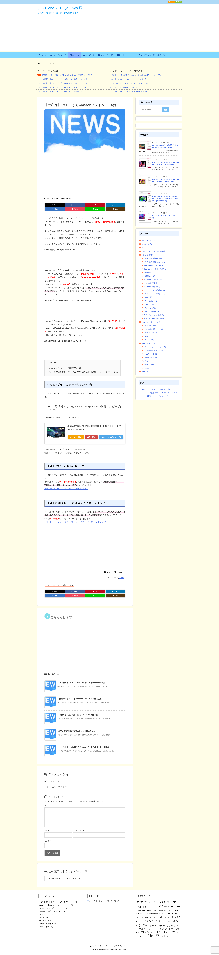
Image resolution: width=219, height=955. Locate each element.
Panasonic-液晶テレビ (152, 286)
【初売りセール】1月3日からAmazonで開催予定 (77, 715)
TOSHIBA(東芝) (149, 340)
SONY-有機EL (148, 297)
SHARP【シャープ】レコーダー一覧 (53, 908)
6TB (161, 913)
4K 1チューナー (148, 907)
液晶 (159, 935)
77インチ (167, 925)
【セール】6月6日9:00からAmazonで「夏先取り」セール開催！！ (85, 747)
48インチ (174, 916)
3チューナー (170, 902)
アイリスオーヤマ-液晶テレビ (154, 315)
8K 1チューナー (171, 913)
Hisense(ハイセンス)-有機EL (154, 265)
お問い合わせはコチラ (47, 914)
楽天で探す (91, 437)
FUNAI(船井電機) (149, 325)
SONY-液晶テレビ (150, 301)
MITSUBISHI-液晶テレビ (152, 279)
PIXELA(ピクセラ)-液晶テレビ (154, 290)
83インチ (174, 926)
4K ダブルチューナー (157, 910)
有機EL (151, 936)
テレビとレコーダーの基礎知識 (153, 251)
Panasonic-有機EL (150, 283)
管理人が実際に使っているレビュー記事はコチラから (66, 488)
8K (163, 913)
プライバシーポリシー (47, 923)
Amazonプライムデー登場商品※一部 (64, 368)
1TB (137, 902)
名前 (46, 831)
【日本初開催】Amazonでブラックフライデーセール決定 (81, 682)
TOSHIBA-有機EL (149, 308)
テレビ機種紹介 (147, 255)
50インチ (149, 921)
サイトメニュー (45, 920)
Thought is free (121, 949)
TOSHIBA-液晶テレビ (151, 311)
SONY (145, 336)
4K (137, 906)
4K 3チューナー (142, 910)
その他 (146, 368)
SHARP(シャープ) (150, 332)
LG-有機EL (147, 272)
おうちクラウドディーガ (169, 929)
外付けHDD (145, 371)
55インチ (161, 921)
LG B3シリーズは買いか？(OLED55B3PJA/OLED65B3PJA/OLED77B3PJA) (165, 180)
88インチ (147, 929)
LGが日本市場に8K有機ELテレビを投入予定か (76, 731)
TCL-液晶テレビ (149, 304)
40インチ (148, 917)
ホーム (41, 63)
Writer (121, 577)
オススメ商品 (146, 244)
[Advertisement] (109, 35)
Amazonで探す (76, 437)
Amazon (72, 198)
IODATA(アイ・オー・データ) (154, 347)
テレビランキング (148, 240)
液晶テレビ (165, 936)
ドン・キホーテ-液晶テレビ (154, 318)
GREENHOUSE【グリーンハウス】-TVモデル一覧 (58, 902)
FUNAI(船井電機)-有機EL (152, 258)
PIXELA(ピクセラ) (150, 354)
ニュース (51, 63)
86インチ (142, 929)
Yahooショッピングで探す (111, 437)
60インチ (171, 921)
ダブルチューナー (150, 932)
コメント (47, 806)
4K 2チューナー (168, 906)
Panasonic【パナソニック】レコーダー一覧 (56, 905)
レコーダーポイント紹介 (150, 322)
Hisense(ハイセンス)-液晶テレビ (155, 269)
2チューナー (150, 902)
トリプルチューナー (166, 931)
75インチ (157, 925)
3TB (159, 902)
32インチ (141, 917)
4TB (158, 913)
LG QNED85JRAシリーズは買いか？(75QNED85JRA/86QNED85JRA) (165, 146)
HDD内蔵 (158, 929)
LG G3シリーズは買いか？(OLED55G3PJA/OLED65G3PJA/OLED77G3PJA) (165, 163)
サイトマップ (44, 917)
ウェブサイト (49, 841)
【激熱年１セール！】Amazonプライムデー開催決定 (79, 698)
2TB (141, 902)
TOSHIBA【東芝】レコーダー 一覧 (52, 911)
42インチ (155, 917)
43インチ (164, 916)
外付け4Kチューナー (149, 343)
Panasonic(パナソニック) (153, 329)
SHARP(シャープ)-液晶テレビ (154, 294)
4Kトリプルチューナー (149, 914)
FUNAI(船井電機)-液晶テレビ (154, 262)
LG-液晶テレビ (149, 276)
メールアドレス (79, 831)
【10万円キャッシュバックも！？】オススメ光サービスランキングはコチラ (75, 522)
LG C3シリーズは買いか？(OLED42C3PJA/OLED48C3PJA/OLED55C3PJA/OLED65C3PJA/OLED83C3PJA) (165, 198)
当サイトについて (46, 927)
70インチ (148, 926)
